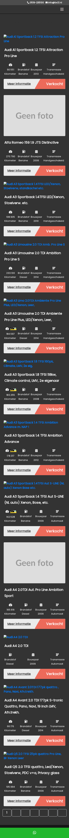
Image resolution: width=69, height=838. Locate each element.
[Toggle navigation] (62, 9)
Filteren (14, 22)
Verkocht (54, 83)
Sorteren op (50, 22)
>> (62, 812)
